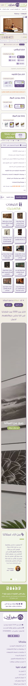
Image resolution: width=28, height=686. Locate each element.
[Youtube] (13, 636)
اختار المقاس (19, 49)
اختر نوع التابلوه (18, 74)
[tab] (21, 197)
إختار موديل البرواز (17, 98)
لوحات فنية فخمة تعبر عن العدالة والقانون (20, 238)
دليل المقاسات (8, 54)
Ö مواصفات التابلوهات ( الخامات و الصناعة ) (14, 174)
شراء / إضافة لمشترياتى (10, 135)
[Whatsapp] (9, 636)
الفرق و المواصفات (8, 78)
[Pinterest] (11, 636)
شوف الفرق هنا (7, 102)
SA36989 (2, 32)
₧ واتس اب (11, 140)
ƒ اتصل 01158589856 (5, 140)
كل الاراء (8, 305)
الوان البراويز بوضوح (8, 120)
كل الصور (18, 305)
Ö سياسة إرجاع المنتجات (19, 182)
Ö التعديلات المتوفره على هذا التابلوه (15, 170)
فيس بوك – (7, 186)
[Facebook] (18, 636)
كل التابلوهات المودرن (15, 9)
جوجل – (10, 186)
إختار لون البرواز (18, 116)
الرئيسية (23, 9)
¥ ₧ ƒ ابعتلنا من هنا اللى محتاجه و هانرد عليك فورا (14, 605)
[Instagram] (16, 636)
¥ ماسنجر (17, 140)
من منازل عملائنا (14, 428)
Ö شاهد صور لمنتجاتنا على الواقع (16, 178)
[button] (16, 579)
